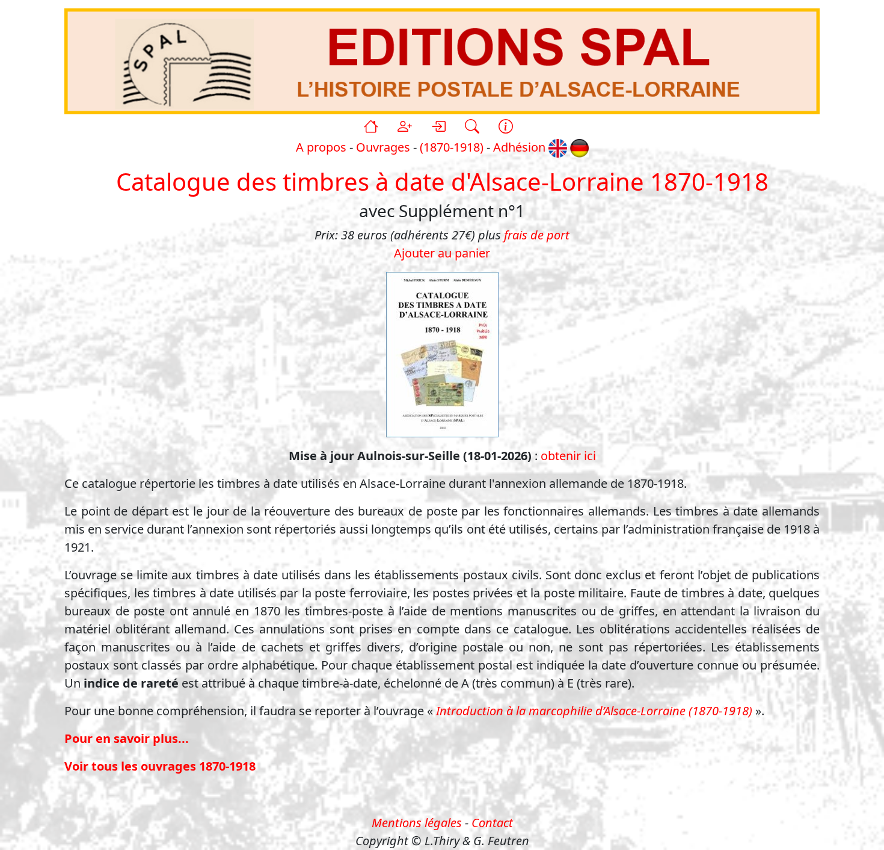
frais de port (536, 235)
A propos (321, 147)
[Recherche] (472, 126)
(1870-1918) (451, 147)
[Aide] (506, 126)
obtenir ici (568, 456)
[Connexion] (438, 126)
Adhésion (519, 147)
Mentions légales (417, 823)
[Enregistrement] (405, 126)
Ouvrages (383, 147)
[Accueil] (371, 126)
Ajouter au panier (442, 253)
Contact (492, 823)
